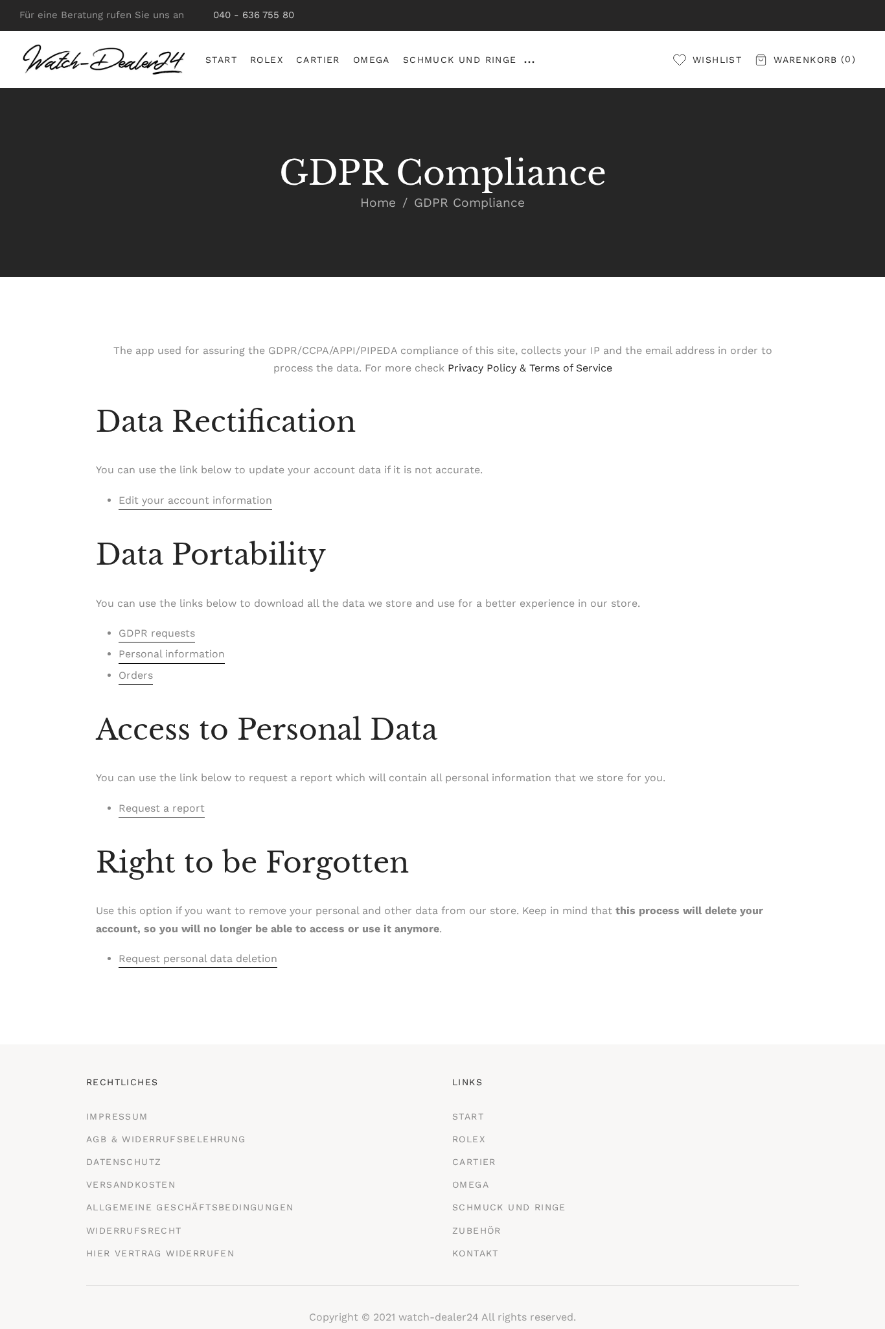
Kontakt (475, 1253)
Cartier (474, 1162)
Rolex (468, 1139)
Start (468, 1116)
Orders (136, 675)
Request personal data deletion (198, 958)
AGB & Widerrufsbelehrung (166, 1139)
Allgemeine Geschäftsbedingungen (189, 1207)
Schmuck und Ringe (509, 1207)
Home (378, 202)
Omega (470, 1184)
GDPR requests (157, 633)
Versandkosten (131, 1184)
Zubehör (476, 1230)
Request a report (162, 808)
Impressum (117, 1116)
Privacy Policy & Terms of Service (530, 368)
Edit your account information (195, 500)
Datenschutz (123, 1162)
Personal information (172, 654)
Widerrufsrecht (134, 1230)
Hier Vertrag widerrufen (160, 1253)
